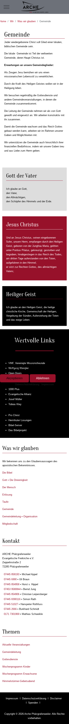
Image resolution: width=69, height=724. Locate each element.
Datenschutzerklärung (27, 384)
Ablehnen (42, 378)
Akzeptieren (14, 378)
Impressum (47, 384)
